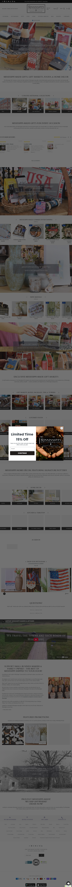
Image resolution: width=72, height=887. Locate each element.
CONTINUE (22, 453)
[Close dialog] (61, 428)
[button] (68, 883)
